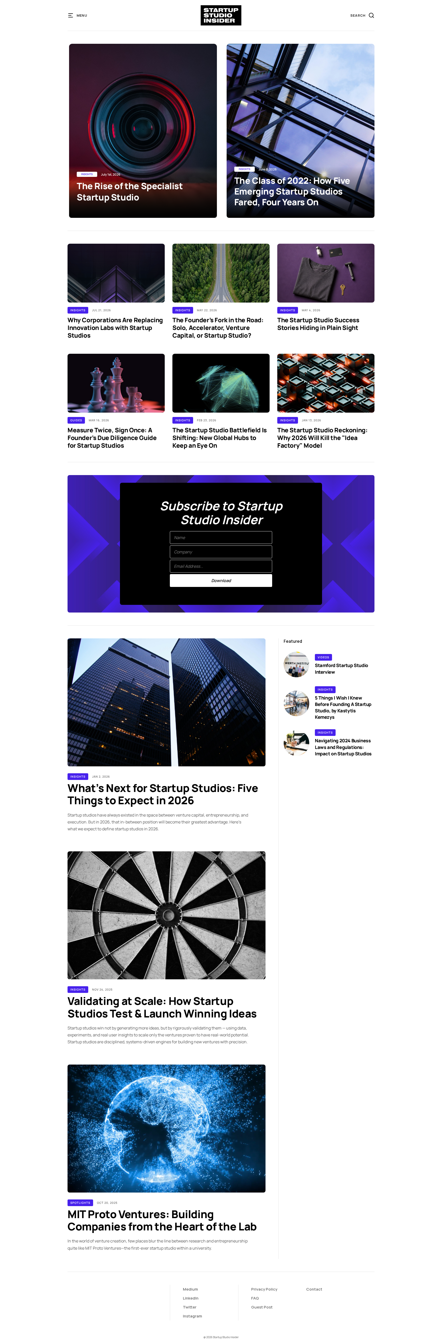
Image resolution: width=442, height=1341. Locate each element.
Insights (77, 310)
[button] (78, 15)
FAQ (255, 1298)
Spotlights (80, 1203)
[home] (221, 15)
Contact (314, 1289)
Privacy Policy (264, 1289)
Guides (76, 420)
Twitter (189, 1307)
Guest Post (262, 1307)
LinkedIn (190, 1298)
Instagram (192, 1316)
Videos (323, 657)
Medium (190, 1289)
